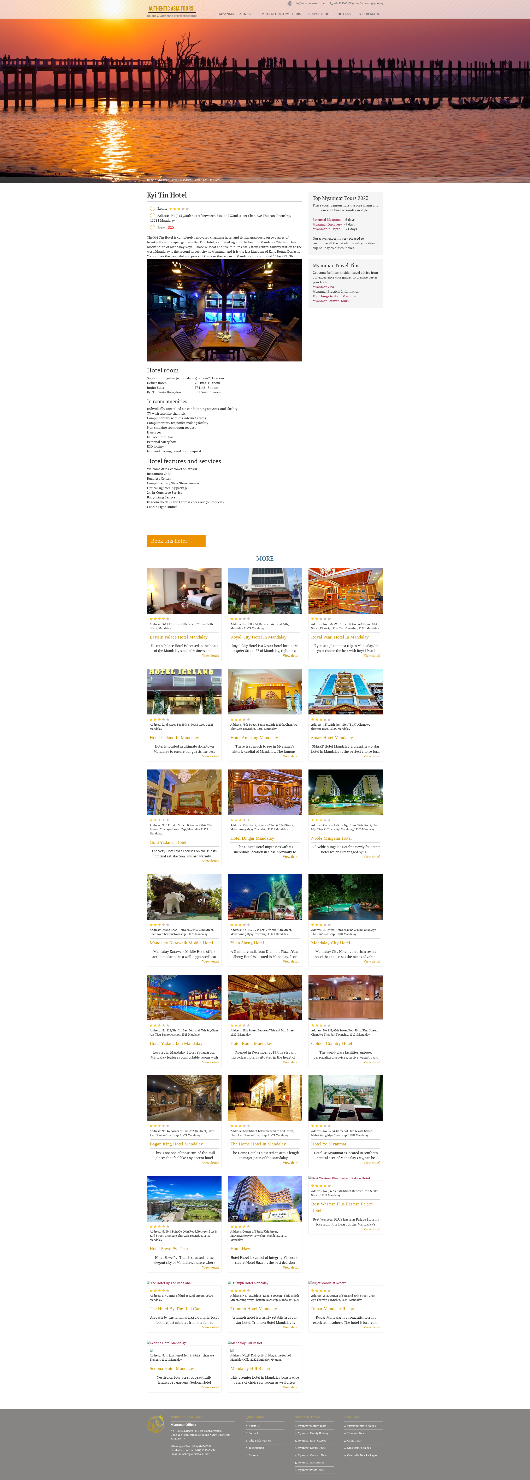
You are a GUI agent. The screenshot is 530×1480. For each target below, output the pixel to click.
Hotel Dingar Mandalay (252, 838)
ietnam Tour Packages (362, 1426)
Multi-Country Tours (281, 14)
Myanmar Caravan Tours (331, 301)
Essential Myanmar (327, 220)
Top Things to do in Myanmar (335, 296)
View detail (210, 656)
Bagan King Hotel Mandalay (176, 1143)
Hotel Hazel (241, 1248)
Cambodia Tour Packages (362, 1455)
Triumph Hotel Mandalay (253, 1308)
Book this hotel (169, 541)
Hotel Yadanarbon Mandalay (176, 1043)
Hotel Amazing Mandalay (254, 737)
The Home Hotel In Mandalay (258, 1143)
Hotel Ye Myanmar (328, 1143)
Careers (253, 1455)
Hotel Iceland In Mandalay (174, 737)
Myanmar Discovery (327, 224)
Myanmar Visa (323, 287)
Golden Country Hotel (331, 1043)
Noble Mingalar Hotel (331, 838)
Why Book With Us (260, 1440)
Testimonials (256, 1448)
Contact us (255, 1433)
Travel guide (319, 14)
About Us (254, 1426)
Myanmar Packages (237, 14)
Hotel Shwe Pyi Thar (169, 1248)
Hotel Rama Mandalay (251, 1043)
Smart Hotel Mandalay (332, 737)
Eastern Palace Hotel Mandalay (179, 637)
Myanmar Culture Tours (312, 1426)
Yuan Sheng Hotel (247, 942)
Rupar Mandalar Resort (332, 1308)
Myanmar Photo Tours (311, 1470)
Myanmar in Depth (326, 229)
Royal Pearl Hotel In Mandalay (340, 637)
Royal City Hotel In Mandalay (258, 637)
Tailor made (368, 14)
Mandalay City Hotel (330, 942)
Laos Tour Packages (359, 1448)
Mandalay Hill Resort (250, 1368)
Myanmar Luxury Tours (312, 1448)
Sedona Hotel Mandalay (172, 1368)
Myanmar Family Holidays (314, 1433)
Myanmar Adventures (311, 1462)
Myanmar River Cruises (312, 1440)
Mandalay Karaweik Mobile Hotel (181, 942)
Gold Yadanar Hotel (168, 842)
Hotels (344, 14)
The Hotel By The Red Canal (177, 1308)
